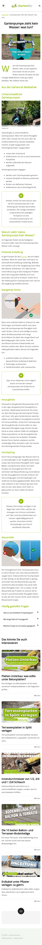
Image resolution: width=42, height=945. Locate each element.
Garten (24, 256)
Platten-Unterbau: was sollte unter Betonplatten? (19, 677)
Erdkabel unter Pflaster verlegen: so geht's (15, 883)
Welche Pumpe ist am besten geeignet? (19, 626)
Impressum (18, 938)
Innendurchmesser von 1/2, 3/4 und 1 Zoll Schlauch (20, 780)
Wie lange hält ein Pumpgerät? (15, 619)
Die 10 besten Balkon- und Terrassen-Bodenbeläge (17, 831)
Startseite (5, 15)
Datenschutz (7, 938)
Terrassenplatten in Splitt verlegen (17, 729)
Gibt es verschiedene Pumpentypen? (18, 613)
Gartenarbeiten (10, 668)
